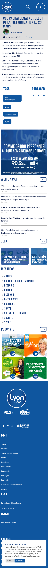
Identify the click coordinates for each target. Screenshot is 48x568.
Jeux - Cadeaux (7, 508)
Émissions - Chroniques (11, 503)
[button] (44, 256)
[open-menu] (21, 7)
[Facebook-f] (3, 425)
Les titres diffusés (8, 522)
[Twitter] (8, 425)
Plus (43, 179)
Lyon (7, 107)
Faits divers (11, 299)
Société (29, 37)
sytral (7, 122)
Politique (9, 304)
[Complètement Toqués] (35, 345)
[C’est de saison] (12, 368)
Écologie (9, 285)
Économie (9, 295)
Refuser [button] (9, 560)
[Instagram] (12, 425)
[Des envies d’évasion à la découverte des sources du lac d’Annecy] (12, 345)
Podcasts (6, 539)
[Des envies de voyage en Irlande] (35, 368)
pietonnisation (10, 114)
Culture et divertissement (19, 281)
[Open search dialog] (27, 7)
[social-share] (32, 95)
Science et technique (16, 313)
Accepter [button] (20, 560)
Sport (7, 322)
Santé (7, 309)
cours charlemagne (10, 98)
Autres (8, 276)
